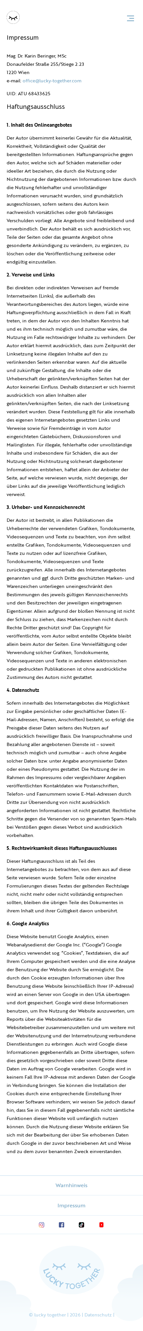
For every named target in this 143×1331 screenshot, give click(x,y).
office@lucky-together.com (52, 80)
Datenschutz (98, 1314)
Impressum (71, 1205)
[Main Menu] (130, 18)
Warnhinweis (71, 1185)
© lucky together (48, 1314)
